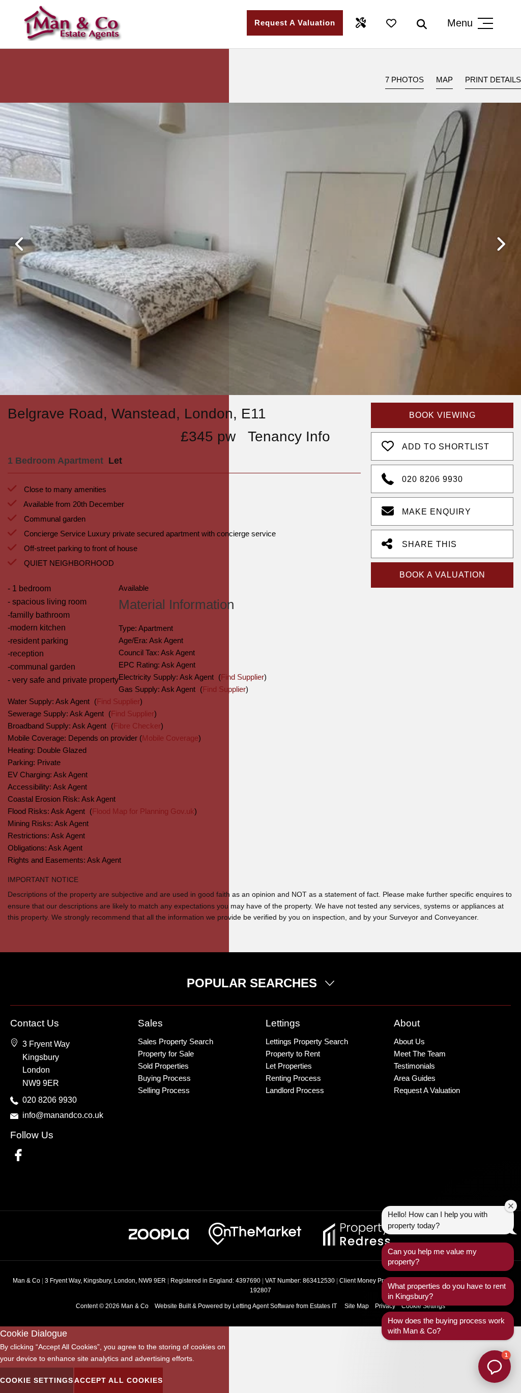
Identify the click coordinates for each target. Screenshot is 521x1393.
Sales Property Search (175, 1041)
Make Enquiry (436, 511)
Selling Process (164, 1090)
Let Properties (289, 1066)
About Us (409, 1041)
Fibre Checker (137, 725)
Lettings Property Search (307, 1041)
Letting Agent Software (264, 1306)
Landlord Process (295, 1090)
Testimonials (414, 1066)
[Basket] (391, 23)
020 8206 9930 (432, 479)
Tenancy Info (289, 436)
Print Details (493, 79)
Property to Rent (293, 1053)
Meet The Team (420, 1053)
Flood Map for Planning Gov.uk (143, 811)
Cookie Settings (36, 1380)
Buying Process (164, 1078)
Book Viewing (442, 415)
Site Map (356, 1306)
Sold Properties (163, 1066)
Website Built (173, 1306)
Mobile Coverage (170, 738)
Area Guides (415, 1078)
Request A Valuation (294, 22)
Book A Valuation (442, 574)
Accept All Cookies (118, 1380)
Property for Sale (166, 1053)
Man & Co (135, 1306)
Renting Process (293, 1078)
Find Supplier (242, 677)
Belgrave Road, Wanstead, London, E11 (137, 413)
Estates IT (323, 1306)
